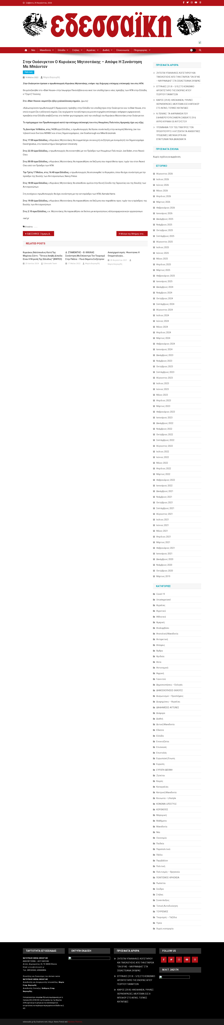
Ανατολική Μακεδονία (167, 633)
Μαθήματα (161, 821)
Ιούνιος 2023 (162, 389)
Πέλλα (159, 855)
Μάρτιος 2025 (163, 270)
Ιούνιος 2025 (162, 253)
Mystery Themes (75, 1022)
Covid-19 (160, 594)
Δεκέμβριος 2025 (164, 219)
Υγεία (159, 923)
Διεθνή (106, 50)
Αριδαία (160, 656)
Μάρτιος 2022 (163, 474)
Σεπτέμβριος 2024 (165, 304)
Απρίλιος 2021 (163, 536)
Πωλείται (161, 883)
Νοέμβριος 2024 (164, 292)
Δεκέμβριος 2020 (164, 559)
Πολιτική (28, 72)
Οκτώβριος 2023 (164, 366)
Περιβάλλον (162, 860)
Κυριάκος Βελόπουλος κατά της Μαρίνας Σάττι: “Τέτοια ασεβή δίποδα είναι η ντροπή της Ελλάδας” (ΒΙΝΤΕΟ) (42, 255)
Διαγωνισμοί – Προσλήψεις (169, 696)
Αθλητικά (161, 617)
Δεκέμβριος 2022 (164, 423)
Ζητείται (160, 775)
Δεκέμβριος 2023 (164, 355)
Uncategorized (163, 599)
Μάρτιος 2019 (163, 576)
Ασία (158, 662)
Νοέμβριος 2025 (164, 224)
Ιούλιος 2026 (162, 179)
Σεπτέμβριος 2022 (165, 440)
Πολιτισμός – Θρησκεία (168, 872)
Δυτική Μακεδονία (165, 724)
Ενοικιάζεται (162, 741)
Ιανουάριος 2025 (164, 281)
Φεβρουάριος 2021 (165, 548)
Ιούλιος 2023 (162, 383)
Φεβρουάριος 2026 (165, 207)
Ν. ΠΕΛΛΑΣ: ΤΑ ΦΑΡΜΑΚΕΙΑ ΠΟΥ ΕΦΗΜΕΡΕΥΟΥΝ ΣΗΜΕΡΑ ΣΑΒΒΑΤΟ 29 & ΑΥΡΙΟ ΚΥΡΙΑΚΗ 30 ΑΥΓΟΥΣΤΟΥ (176, 117)
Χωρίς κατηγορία (164, 928)
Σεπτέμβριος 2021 (165, 508)
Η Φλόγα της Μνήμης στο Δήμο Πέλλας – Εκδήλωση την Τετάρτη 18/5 (133, 234)
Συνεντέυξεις (162, 900)
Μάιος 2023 (162, 395)
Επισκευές (161, 747)
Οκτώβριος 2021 (164, 502)
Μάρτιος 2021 (163, 542)
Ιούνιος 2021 (162, 525)
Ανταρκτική (162, 639)
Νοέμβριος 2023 (164, 361)
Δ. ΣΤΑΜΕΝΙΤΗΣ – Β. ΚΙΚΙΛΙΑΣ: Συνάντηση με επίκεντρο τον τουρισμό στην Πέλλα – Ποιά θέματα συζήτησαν (85, 255)
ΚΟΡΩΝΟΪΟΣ (162, 809)
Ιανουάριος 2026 (164, 213)
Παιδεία (160, 843)
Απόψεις (160, 645)
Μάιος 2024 (162, 327)
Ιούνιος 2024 (162, 321)
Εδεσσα (160, 730)
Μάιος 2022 (162, 463)
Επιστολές (161, 753)
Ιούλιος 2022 (162, 451)
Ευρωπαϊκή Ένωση (165, 758)
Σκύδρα (160, 889)
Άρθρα (159, 651)
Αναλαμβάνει (162, 628)
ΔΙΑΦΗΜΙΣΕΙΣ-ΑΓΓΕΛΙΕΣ (167, 707)
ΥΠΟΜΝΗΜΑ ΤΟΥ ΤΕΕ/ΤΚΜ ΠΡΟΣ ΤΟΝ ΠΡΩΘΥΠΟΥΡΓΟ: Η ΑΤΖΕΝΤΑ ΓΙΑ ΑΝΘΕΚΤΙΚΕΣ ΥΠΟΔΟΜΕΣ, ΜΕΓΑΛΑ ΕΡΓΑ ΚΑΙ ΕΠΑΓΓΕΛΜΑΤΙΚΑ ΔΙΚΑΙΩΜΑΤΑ (178, 133)
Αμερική (160, 622)
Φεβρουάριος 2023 (165, 412)
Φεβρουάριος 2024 (165, 344)
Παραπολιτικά (163, 849)
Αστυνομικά (162, 667)
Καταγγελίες (162, 787)
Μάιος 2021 (162, 531)
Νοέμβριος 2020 (164, 565)
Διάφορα (160, 713)
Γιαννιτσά (161, 679)
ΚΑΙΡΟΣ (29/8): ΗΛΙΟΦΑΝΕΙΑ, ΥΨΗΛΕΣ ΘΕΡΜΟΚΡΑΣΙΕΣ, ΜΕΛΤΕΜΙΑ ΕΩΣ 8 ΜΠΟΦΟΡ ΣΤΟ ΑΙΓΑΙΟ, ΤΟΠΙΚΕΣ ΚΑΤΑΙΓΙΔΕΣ (177, 104)
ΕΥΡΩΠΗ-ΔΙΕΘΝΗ (164, 770)
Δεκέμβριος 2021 (164, 491)
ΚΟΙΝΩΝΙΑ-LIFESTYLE (166, 804)
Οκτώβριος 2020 (164, 570)
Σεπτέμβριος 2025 (165, 236)
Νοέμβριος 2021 (164, 497)
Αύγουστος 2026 (164, 173)
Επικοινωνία (123, 50)
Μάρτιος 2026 (163, 202)
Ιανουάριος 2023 (164, 417)
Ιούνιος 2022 (162, 457)
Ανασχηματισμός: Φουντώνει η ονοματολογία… (124, 254)
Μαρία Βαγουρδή (51, 77)
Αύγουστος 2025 (164, 242)
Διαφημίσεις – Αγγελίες (168, 701)
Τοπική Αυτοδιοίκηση (167, 906)
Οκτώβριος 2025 (164, 230)
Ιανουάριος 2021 (164, 553)
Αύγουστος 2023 (164, 378)
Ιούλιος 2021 (162, 519)
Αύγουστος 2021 (164, 514)
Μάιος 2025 (162, 258)
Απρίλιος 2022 (163, 468)
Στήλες (75, 50)
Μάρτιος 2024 (163, 338)
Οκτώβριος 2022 (164, 434)
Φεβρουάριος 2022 (165, 480)
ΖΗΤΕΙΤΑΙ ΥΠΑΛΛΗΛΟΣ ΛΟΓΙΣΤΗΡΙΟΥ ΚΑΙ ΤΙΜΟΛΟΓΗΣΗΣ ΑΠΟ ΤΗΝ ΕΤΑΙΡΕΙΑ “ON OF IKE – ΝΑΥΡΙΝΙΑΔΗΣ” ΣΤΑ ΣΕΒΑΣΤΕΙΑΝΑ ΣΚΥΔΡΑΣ (178, 77)
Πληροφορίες (140, 50)
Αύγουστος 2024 (164, 310)
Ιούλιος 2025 (162, 247)
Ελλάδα (61, 50)
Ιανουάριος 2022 (164, 485)
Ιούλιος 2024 (162, 315)
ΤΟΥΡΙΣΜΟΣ (162, 911)
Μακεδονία (45, 50)
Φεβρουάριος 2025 (165, 276)
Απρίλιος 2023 (163, 400)
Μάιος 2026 (162, 190)
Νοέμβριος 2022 (164, 429)
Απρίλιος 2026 (163, 196)
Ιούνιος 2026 (162, 185)
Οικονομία (161, 838)
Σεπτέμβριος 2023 (165, 372)
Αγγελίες (91, 50)
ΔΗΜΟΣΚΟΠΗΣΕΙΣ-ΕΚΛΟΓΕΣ (169, 690)
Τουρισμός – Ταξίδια (166, 917)
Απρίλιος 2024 (163, 332)
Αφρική (160, 673)
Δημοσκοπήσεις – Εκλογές (169, 685)
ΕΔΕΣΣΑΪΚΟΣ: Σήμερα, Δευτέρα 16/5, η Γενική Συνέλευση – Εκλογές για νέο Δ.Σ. (40, 234)
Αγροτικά (161, 611)
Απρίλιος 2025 (163, 264)
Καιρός (159, 781)
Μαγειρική (161, 815)
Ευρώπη (160, 764)
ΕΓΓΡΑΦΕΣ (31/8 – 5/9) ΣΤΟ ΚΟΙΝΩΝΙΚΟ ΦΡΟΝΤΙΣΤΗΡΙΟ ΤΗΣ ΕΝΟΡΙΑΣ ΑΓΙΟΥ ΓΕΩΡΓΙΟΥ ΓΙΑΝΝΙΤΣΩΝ (175, 90)
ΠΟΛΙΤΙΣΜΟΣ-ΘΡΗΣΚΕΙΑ (167, 877)
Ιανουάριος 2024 (164, 349)
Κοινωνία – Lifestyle (166, 798)
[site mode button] (193, 50)
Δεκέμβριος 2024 (164, 287)
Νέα (33, 50)
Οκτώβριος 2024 (164, 298)
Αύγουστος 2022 (164, 446)
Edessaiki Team (50, 263)
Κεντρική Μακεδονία (166, 792)
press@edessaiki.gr (36, 967)
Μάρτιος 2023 (163, 406)
